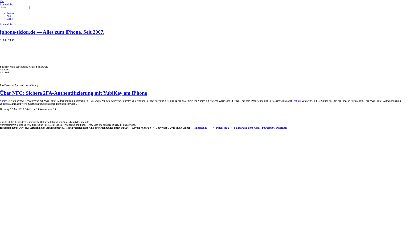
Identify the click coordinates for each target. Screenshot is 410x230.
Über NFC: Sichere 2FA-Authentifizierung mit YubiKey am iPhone (73, 93)
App (8, 16)
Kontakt (10, 13)
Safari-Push (240, 127)
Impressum (200, 127)
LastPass (296, 101)
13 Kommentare (44, 109)
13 (54, 109)
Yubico (3, 101)
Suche (9, 18)
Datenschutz (222, 127)
